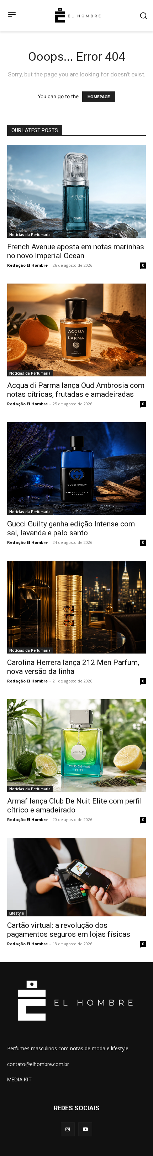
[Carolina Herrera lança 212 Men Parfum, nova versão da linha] (76, 607)
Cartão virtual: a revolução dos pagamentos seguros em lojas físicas (68, 930)
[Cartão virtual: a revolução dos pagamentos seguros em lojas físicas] (76, 877)
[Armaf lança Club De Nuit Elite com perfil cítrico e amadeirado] (76, 745)
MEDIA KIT (19, 1079)
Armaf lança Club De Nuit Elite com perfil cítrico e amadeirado (74, 805)
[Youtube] (85, 1129)
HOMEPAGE (99, 96)
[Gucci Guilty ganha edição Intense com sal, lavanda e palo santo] (76, 468)
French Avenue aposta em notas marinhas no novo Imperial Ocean (75, 251)
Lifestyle (16, 913)
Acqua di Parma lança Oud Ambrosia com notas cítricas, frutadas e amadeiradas (75, 390)
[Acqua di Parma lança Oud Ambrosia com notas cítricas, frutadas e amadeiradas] (76, 330)
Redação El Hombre (27, 265)
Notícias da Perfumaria (30, 234)
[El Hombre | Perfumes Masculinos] (78, 15)
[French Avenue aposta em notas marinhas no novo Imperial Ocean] (76, 191)
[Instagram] (68, 1129)
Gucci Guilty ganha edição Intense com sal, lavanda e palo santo (71, 528)
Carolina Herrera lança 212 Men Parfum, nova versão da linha (73, 667)
